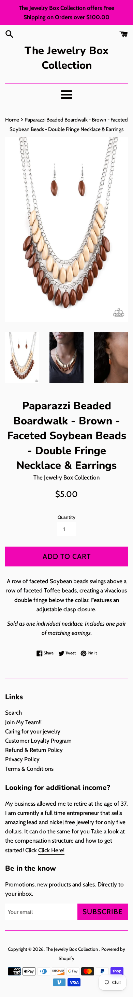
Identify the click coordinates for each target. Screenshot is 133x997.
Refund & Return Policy (34, 749)
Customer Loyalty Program (38, 740)
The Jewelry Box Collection (66, 58)
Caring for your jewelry (32, 731)
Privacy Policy (22, 759)
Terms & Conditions (29, 768)
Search (13, 712)
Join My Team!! (23, 722)
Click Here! (51, 850)
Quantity (66, 517)
